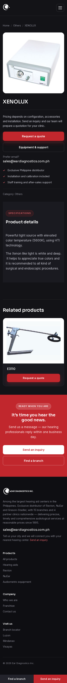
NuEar (6, 576)
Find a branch (33, 460)
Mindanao (9, 640)
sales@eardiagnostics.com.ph (26, 161)
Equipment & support (33, 147)
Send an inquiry (33, 449)
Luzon (6, 635)
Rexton (7, 570)
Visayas (7, 646)
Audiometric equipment (17, 581)
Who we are (10, 600)
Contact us (9, 611)
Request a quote (33, 136)
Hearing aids (10, 564)
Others (17, 25)
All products (10, 559)
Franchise (9, 605)
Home (6, 25)
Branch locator (11, 629)
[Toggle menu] (60, 8)
